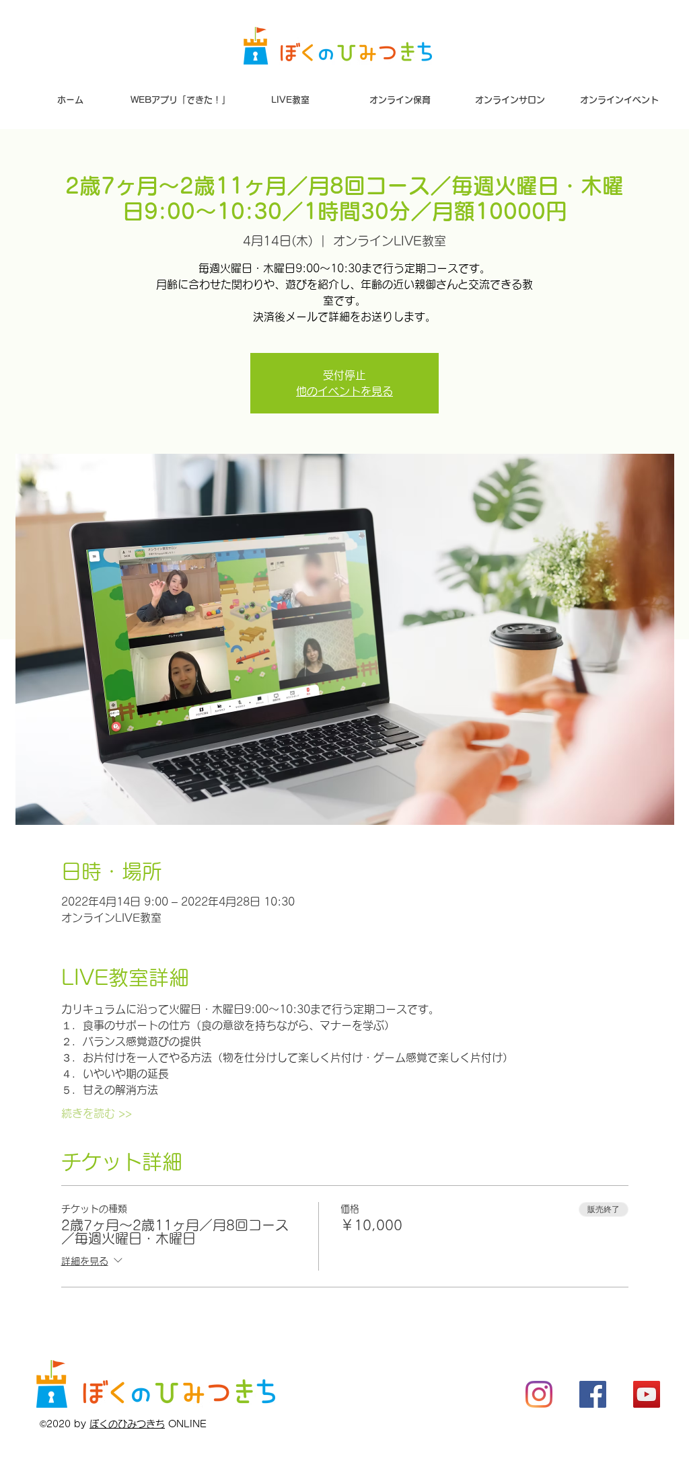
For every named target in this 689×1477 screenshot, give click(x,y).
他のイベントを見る (344, 391)
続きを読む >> (96, 1113)
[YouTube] (646, 1394)
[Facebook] (592, 1394)
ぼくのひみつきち (127, 1424)
